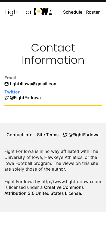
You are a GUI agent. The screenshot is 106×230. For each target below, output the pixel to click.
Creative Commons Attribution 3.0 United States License (44, 190)
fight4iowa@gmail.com (34, 83)
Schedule (72, 12)
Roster (93, 12)
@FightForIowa (25, 97)
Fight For (26, 12)
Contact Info (20, 134)
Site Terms (48, 134)
